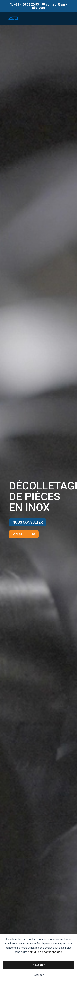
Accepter (39, 965)
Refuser (38, 975)
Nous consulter (28, 522)
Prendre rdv (24, 534)
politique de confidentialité (45, 952)
